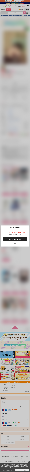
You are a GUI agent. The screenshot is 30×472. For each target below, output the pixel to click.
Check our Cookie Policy (8, 470)
